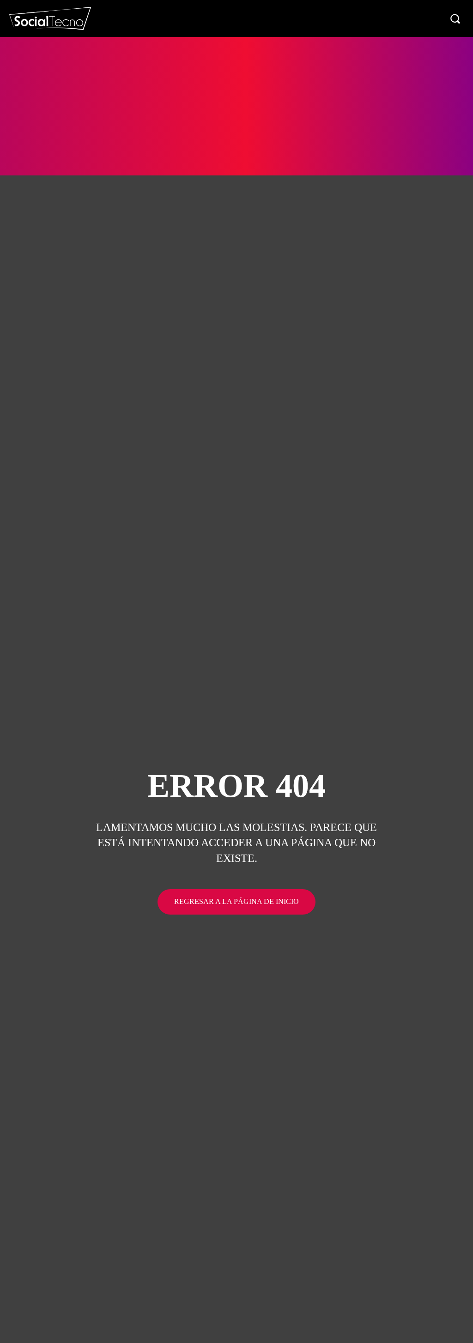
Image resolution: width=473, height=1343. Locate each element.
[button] (455, 18)
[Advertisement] (236, 106)
